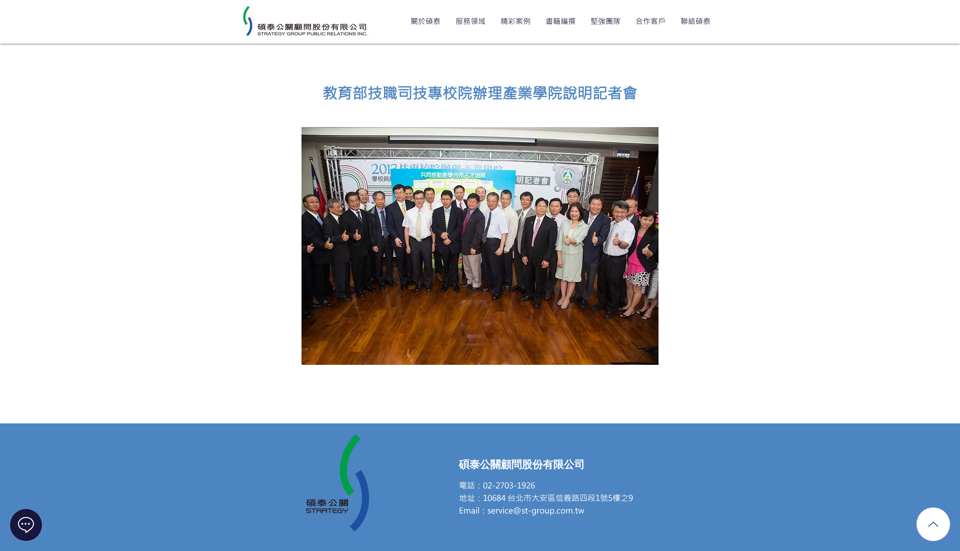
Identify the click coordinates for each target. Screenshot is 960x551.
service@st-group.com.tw (536, 510)
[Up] (933, 524)
